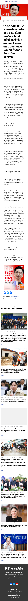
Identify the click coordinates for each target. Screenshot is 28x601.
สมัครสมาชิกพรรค (14, 597)
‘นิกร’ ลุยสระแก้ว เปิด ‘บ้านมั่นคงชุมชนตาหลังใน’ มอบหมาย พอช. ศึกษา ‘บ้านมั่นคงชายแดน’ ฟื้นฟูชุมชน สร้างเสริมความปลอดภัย (13, 496)
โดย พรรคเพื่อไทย (18, 332)
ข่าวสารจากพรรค (15, 297)
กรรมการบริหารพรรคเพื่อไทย (15, 591)
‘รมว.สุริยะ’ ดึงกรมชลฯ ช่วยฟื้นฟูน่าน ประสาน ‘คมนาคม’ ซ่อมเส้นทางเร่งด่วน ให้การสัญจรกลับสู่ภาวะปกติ (13, 430)
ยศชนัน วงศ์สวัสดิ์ (11, 299)
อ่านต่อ (2, 345)
